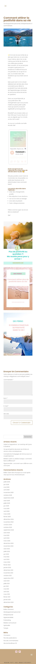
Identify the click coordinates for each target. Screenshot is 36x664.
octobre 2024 (8, 525)
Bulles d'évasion (9, 609)
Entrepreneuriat (25, 23)
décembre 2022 (8, 543)
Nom (5, 398)
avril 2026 (6, 490)
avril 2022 (6, 559)
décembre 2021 (8, 570)
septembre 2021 (8, 578)
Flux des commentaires (11, 640)
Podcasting (7, 620)
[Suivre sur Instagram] (16, 652)
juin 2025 (6, 506)
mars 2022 (7, 562)
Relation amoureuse (10, 623)
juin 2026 (6, 484)
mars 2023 (7, 541)
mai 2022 (6, 557)
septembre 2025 (9, 498)
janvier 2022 (7, 567)
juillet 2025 (7, 503)
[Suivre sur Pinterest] (20, 652)
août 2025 (7, 500)
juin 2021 (6, 586)
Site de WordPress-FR (10, 643)
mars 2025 (7, 514)
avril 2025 (6, 511)
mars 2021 (7, 594)
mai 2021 (6, 589)
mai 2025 (6, 508)
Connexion (7, 635)
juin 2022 (6, 554)
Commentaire (8, 380)
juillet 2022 (7, 551)
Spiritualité (7, 625)
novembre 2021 (8, 573)
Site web (6, 414)
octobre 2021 (8, 575)
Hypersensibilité (8, 617)
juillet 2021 (7, 583)
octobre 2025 (8, 495)
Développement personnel (12, 23)
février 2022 (7, 565)
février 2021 (7, 597)
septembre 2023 (9, 530)
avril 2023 (6, 538)
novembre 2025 (8, 492)
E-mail (6, 406)
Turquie (6, 628)
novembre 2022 (8, 546)
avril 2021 (6, 591)
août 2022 (7, 549)
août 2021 (6, 581)
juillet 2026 (7, 482)
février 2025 (7, 516)
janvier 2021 (7, 599)
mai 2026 (6, 487)
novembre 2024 (8, 522)
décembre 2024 (9, 519)
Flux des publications (10, 638)
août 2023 (7, 533)
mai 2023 (6, 535)
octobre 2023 (8, 527)
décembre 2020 (9, 602)
